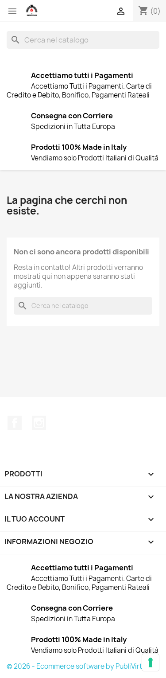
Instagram (39, 423)
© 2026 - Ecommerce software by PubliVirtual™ (82, 666)
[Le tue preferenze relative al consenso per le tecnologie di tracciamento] (150, 662)
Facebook (15, 423)
